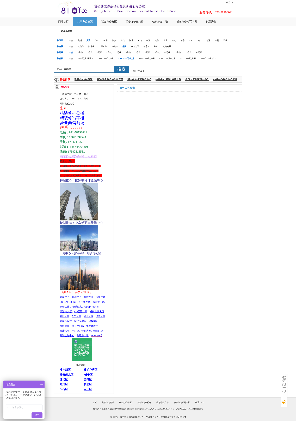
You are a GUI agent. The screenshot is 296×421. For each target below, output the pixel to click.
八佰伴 (81, 46)
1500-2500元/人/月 (106, 58)
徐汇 (97, 40)
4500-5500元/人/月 (167, 58)
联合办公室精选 (135, 21)
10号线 (167, 52)
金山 (191, 40)
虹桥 (156, 46)
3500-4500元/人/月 (147, 58)
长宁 (105, 40)
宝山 (165, 40)
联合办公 (133, 417)
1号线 (80, 52)
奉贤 (217, 40)
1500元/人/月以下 (85, 58)
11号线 (178, 52)
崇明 (225, 40)
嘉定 (174, 40)
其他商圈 (167, 46)
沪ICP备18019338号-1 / (165, 409)
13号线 (199, 52)
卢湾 (88, 40)
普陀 (123, 40)
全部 (71, 40)
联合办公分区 (109, 21)
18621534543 (77, 137)
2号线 (89, 52)
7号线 (137, 52)
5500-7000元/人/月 (188, 58)
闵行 (157, 40)
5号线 (118, 52)
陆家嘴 (91, 46)
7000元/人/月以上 (208, 58)
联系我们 (230, 2)
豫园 (124, 46)
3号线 (99, 52)
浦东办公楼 (181, 417)
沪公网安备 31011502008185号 (189, 409)
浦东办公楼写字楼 (186, 21)
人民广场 (103, 46)
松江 (200, 40)
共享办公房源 (85, 21)
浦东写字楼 (170, 417)
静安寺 (115, 46)
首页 (94, 402)
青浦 (208, 40)
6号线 (128, 52)
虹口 (140, 40)
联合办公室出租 (145, 417)
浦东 (183, 40)
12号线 (188, 52)
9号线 (157, 52)
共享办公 (124, 417)
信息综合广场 (160, 21)
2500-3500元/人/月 (126, 58)
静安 (114, 40)
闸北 (131, 40)
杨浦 (148, 40)
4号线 (109, 52)
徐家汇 (147, 46)
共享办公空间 (158, 417)
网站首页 (63, 21)
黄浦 (80, 40)
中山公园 (135, 46)
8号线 (147, 52)
